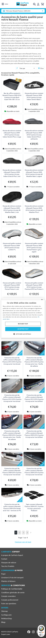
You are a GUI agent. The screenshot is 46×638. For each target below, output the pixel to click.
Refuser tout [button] (23, 324)
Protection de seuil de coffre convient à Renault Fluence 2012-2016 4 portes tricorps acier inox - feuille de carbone (34, 362)
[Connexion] (38, 4)
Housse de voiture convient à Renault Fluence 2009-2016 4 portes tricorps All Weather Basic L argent (34, 173)
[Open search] (34, 4)
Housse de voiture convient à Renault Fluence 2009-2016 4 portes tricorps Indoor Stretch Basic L (34, 96)
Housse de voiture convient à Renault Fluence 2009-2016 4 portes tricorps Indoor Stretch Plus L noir (12, 173)
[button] (23, 334)
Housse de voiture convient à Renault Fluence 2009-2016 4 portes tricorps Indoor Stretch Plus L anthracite (34, 135)
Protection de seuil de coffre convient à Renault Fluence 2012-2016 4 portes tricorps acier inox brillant (34, 398)
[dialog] (23, 319)
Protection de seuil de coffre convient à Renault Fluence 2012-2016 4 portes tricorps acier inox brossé (11, 361)
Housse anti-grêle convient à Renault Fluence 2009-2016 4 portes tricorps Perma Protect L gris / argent (34, 247)
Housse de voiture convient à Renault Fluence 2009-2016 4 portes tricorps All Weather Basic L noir (12, 209)
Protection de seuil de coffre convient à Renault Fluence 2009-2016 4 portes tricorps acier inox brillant (34, 434)
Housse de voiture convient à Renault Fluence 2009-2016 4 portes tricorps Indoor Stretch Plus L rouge (12, 134)
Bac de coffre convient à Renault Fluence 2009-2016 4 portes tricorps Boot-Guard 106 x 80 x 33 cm (12, 96)
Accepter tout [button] (23, 329)
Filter (42, 68)
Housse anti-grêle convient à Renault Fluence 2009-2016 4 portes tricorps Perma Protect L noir (12, 286)
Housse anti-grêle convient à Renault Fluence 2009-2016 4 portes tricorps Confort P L (12, 246)
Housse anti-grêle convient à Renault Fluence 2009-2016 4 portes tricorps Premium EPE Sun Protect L (34, 286)
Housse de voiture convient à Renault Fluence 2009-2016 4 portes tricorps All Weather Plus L (34, 209)
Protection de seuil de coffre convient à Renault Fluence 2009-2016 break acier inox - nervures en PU (12, 507)
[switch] (41, 635)
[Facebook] (29, 631)
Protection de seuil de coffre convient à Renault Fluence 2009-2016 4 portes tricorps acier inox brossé (11, 471)
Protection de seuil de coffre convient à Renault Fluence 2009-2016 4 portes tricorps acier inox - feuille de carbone (11, 435)
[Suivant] (30, 532)
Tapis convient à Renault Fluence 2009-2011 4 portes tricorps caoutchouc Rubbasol (34, 507)
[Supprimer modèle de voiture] (42, 11)
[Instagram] (33, 631)
